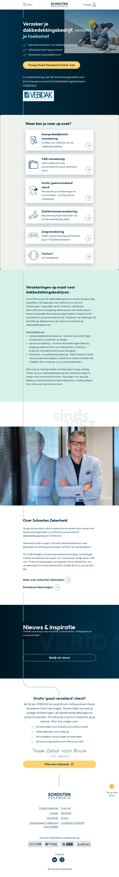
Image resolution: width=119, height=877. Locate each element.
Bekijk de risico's (59, 657)
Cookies (53, 813)
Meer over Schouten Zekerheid (43, 580)
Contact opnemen (48, 808)
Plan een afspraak (57, 764)
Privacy (65, 817)
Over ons (66, 808)
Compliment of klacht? (73, 822)
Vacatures (66, 813)
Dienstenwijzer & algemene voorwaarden (44, 824)
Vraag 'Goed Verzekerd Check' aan (51, 65)
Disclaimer (52, 817)
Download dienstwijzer (38, 587)
